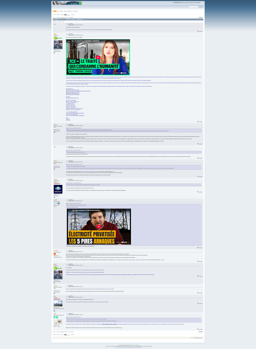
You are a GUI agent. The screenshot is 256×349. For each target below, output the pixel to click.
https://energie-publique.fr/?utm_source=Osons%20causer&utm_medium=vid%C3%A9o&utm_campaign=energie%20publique (89, 29)
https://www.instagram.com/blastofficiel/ (77, 115)
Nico (55, 296)
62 (65, 17)
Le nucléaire (70, 23)
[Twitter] (54, 197)
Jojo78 (55, 199)
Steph (55, 34)
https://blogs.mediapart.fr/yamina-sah (72, 93)
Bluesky (113, 346)
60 (63, 17)
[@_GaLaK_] (54, 311)
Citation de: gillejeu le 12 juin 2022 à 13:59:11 (73, 203)
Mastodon (118, 346)
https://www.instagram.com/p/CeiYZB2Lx (83, 91)
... (56, 17)
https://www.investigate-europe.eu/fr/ (72, 92)
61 (64, 17)
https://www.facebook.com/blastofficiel (77, 113)
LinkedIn (122, 346)
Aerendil (56, 250)
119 (69, 17)
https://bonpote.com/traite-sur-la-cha (72, 89)
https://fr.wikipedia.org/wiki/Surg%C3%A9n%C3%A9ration (89, 171)
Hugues (55, 179)
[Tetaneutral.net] (54, 132)
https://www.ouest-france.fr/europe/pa (72, 94)
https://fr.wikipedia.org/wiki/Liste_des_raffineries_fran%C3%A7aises (134, 259)
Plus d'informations (136, 345)
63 (66, 17)
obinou (55, 124)
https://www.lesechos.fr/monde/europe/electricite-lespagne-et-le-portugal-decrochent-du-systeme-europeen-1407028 (87, 301)
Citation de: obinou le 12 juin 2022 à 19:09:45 (73, 150)
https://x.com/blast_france (73, 114)
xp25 (55, 313)
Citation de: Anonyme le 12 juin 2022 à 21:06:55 (74, 164)
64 (67, 17)
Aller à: (192, 337)
